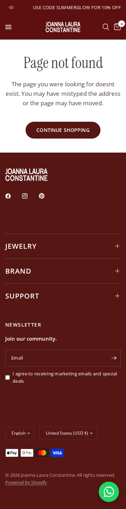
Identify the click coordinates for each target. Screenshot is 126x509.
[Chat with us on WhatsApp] (109, 492)
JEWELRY (21, 246)
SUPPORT (22, 296)
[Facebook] (13, 196)
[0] (116, 27)
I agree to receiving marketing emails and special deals (65, 377)
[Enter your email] (114, 358)
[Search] (106, 27)
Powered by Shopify (26, 482)
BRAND (18, 271)
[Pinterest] (46, 195)
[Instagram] (29, 196)
